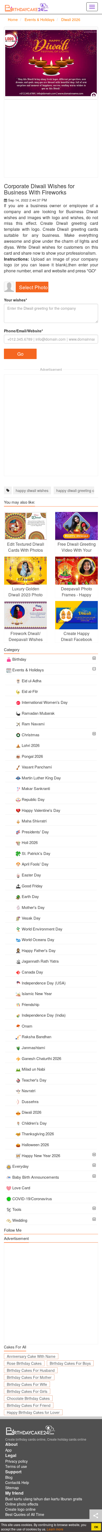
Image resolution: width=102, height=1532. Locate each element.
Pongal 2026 (32, 756)
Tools (16, 1209)
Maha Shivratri (34, 821)
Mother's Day (33, 907)
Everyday (20, 1166)
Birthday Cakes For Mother (29, 1377)
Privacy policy (16, 1461)
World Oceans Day (38, 939)
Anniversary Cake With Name (31, 1356)
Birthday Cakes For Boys (70, 1363)
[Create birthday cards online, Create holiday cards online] (27, 6)
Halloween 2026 (35, 1144)
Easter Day (31, 875)
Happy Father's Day (39, 950)
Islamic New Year (37, 993)
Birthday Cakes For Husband (31, 1370)
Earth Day (30, 896)
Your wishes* (15, 299)
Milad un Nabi (33, 1069)
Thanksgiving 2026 (38, 1133)
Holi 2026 (30, 842)
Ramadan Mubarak (38, 713)
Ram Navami (33, 723)
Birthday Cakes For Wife (27, 1384)
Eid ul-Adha (31, 680)
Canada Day (32, 972)
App (8, 1450)
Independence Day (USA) (44, 983)
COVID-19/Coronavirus (32, 1198)
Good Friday (32, 885)
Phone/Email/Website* (23, 330)
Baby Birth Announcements (35, 1177)
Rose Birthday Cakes (24, 1363)
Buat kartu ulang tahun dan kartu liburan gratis (43, 1498)
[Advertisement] (51, 138)
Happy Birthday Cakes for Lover (33, 1412)
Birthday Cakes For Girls (27, 1391)
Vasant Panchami (37, 767)
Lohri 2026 (30, 745)
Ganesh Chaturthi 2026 (41, 1058)
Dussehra (30, 1101)
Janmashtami (33, 1047)
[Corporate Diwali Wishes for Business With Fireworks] (51, 63)
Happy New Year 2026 (41, 1155)
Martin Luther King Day (41, 777)
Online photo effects (21, 1504)
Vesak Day (31, 918)
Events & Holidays (28, 669)
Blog (9, 1477)
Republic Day (33, 799)
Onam (27, 1026)
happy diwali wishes (32, 490)
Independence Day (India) (44, 1015)
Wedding (19, 1220)
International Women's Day (45, 702)
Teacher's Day (34, 1080)
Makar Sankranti (36, 788)
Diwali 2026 (31, 1112)
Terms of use (16, 1466)
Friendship (30, 1004)
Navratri (28, 1090)
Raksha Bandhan (36, 1036)
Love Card (21, 1187)
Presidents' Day (35, 831)
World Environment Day (42, 929)
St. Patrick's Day (36, 853)
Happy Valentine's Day (41, 810)
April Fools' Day (35, 864)
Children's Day (34, 1123)
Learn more (54, 1529)
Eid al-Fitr (30, 691)
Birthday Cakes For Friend (28, 1405)
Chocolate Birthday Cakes (28, 1398)
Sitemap (12, 1487)
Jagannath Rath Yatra (40, 961)
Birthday (19, 659)
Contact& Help (17, 1482)
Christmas (30, 734)
